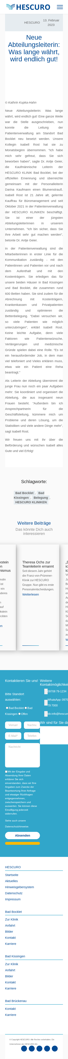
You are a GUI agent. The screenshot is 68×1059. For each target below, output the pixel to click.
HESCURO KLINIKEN (31, 502)
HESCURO (32, 22)
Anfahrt (10, 925)
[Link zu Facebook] (24, 1049)
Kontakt (10, 937)
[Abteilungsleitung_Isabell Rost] (34, 82)
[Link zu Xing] (47, 1049)
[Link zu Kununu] (55, 1049)
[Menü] (58, 7)
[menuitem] (58, 7)
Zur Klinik (11, 919)
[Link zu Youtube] (32, 1049)
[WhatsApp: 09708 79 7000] (46, 702)
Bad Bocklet (24, 493)
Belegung (41, 497)
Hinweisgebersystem (19, 887)
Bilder (9, 931)
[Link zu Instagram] (39, 1049)
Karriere (10, 944)
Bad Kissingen (29, 495)
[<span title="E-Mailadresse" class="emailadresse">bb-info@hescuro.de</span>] (46, 714)
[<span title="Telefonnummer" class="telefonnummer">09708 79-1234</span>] (46, 691)
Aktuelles (11, 881)
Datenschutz (13, 893)
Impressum (13, 899)
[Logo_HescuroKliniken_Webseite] (28, 7)
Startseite (11, 875)
